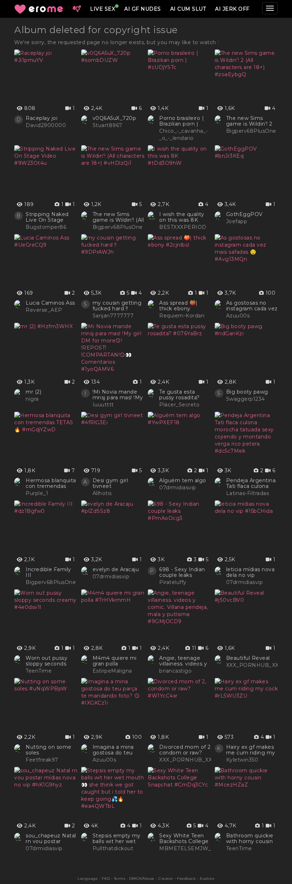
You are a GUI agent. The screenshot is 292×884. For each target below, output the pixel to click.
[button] (76, 9)
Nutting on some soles (49, 750)
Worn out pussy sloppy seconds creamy (46, 661)
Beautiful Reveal (248, 658)
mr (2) (33, 392)
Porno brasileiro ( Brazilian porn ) (181, 121)
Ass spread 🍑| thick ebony (178, 305)
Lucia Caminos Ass (50, 303)
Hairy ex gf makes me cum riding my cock (250, 750)
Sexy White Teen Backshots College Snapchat (184, 838)
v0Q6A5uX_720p (114, 118)
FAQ (106, 878)
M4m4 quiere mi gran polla (115, 661)
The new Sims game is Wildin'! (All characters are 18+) (118, 217)
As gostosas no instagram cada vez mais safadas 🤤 (252, 305)
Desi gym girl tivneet (110, 483)
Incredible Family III (48, 572)
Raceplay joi (41, 118)
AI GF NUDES (142, 9)
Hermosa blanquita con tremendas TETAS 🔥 (51, 483)
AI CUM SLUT (188, 9)
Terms (119, 878)
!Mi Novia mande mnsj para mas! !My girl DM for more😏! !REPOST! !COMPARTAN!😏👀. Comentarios (118, 394)
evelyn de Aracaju (116, 569)
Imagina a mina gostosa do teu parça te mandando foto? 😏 (119, 750)
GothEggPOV (244, 214)
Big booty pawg (247, 392)
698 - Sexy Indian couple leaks (182, 572)
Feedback (186, 878)
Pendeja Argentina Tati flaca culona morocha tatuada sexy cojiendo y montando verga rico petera (251, 483)
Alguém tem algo (182, 480)
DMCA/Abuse (142, 878)
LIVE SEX (102, 9)
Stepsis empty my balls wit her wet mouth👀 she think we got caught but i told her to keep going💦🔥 (118, 838)
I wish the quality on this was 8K (181, 217)
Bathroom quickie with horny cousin (249, 838)
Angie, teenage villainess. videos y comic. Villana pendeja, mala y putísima (183, 661)
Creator (165, 878)
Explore (207, 878)
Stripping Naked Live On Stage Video (47, 217)
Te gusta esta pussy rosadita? (179, 394)
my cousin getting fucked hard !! (117, 305)
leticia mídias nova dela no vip (250, 572)
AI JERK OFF (232, 9)
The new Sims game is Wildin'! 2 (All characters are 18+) (249, 121)
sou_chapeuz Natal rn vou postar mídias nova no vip (51, 838)
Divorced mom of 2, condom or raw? (185, 750)
